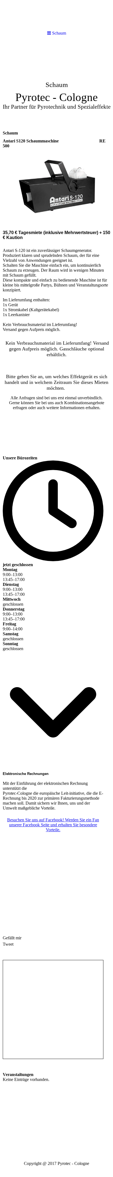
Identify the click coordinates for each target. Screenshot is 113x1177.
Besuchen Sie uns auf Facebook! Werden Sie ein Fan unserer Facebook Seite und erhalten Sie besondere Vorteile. (53, 825)
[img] (56, 14)
